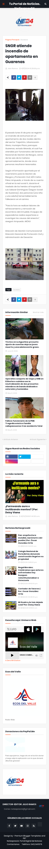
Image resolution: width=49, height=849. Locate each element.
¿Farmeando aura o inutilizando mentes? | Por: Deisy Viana (21, 509)
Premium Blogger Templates (28, 835)
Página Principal (12, 39)
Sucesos (24, 39)
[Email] (29, 77)
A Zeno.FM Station (12, 660)
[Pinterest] (24, 77)
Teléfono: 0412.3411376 (32, 844)
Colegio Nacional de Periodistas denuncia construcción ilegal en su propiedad (31, 555)
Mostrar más (38, 312)
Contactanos (13, 844)
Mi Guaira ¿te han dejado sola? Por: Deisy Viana (30, 603)
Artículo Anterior (11, 439)
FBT (24, 838)
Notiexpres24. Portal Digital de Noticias (24, 841)
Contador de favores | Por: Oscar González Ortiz (29, 591)
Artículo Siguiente (37, 439)
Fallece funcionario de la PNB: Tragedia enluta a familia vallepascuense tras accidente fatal (23, 423)
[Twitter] (19, 77)
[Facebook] (13, 77)
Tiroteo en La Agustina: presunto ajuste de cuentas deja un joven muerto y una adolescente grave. (22, 344)
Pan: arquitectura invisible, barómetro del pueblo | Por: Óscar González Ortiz (30, 539)
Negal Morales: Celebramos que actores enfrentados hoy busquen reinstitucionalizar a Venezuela (31, 574)
